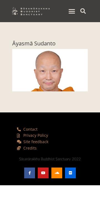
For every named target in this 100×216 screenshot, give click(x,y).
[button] (72, 11)
